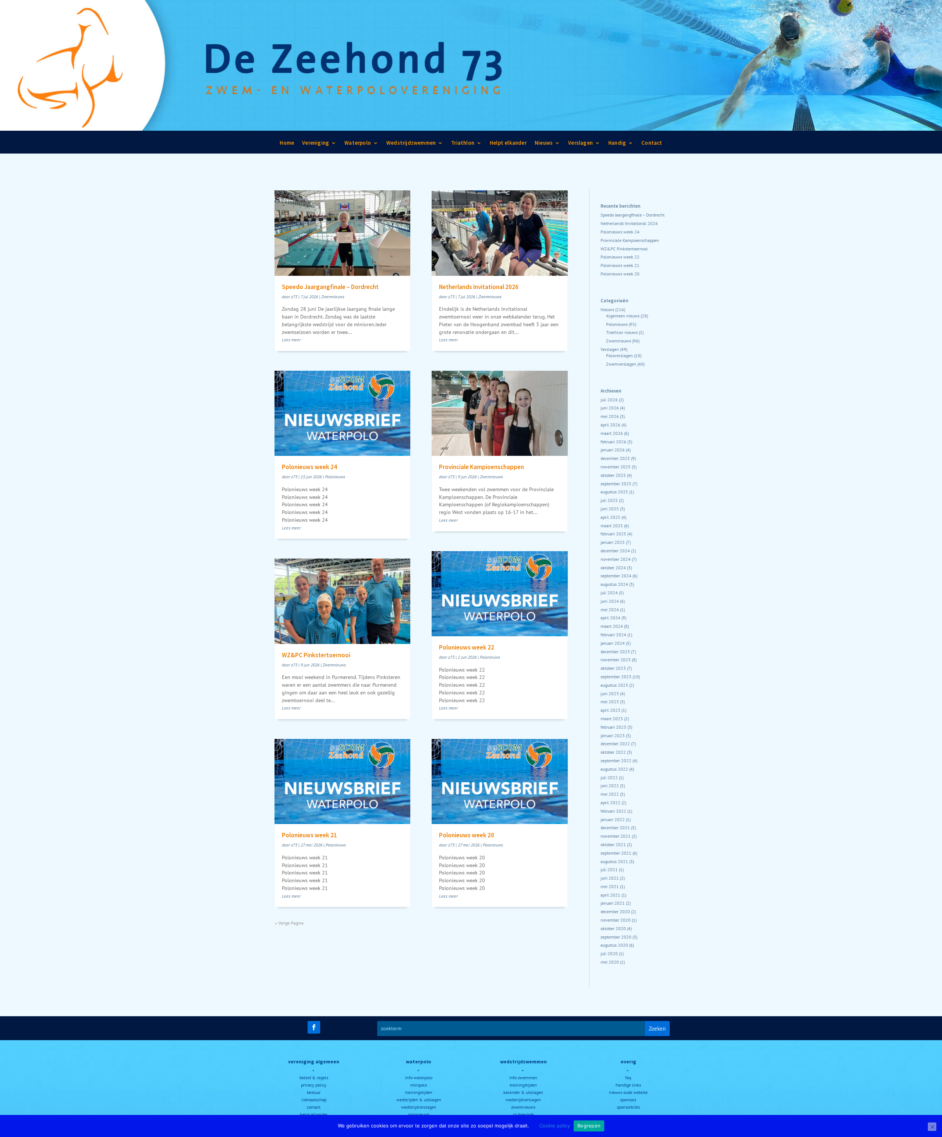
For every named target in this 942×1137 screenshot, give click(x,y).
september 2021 (616, 853)
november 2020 (616, 920)
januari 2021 (613, 903)
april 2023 (610, 710)
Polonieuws (335, 476)
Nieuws (544, 144)
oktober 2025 (613, 475)
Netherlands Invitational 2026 (478, 287)
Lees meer (291, 339)
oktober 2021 (613, 844)
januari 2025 (613, 542)
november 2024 (616, 559)
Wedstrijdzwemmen (411, 144)
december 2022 (615, 743)
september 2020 (616, 937)
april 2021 (610, 895)
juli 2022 (609, 777)
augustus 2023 (614, 685)
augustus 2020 (614, 945)
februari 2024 (613, 634)
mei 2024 (610, 609)
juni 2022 (610, 785)
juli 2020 (609, 953)
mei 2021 (610, 886)
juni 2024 (610, 601)
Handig (617, 144)
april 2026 (610, 424)
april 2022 (610, 802)
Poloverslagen (619, 355)
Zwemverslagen (621, 364)
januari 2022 (613, 819)
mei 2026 (610, 416)
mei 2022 (610, 794)
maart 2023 (612, 718)
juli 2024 (609, 592)
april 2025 (610, 517)
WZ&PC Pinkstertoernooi (316, 655)
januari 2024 (613, 643)
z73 (294, 296)
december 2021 (615, 827)
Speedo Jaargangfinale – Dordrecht (330, 287)
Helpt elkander (508, 144)
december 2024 (615, 550)
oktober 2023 (613, 668)
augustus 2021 (614, 861)
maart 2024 (612, 626)
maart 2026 (612, 433)
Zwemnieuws (332, 296)
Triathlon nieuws (622, 332)
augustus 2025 (614, 491)
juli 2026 (609, 399)
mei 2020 (610, 962)
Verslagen (580, 144)
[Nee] (932, 1126)
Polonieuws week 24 (309, 467)
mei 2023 (610, 701)
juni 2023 (610, 693)
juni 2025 (610, 508)
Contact (651, 144)
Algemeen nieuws (623, 315)
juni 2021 (610, 878)
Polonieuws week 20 (466, 835)
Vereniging (315, 144)
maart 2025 (612, 525)
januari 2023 (613, 735)
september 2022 (616, 760)
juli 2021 (609, 869)
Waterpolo (357, 144)
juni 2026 (610, 408)
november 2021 (616, 836)
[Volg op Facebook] (314, 1027)
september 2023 (616, 676)
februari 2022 (613, 811)
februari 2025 (613, 533)
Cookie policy (554, 1126)
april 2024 (610, 617)
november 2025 (616, 466)
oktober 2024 (613, 567)
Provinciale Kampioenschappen (481, 467)
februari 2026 (613, 441)
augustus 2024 (614, 584)
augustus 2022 (614, 769)
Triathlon (462, 144)
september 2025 (616, 483)
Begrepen (589, 1126)
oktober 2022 (613, 752)
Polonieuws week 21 (309, 835)
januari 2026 (613, 450)
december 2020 (615, 911)
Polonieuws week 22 (466, 647)
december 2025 (615, 458)
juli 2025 (609, 500)
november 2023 (616, 659)
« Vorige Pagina (289, 923)
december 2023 (615, 651)
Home (287, 144)
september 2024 (616, 575)
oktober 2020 (613, 928)
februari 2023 (613, 727)
